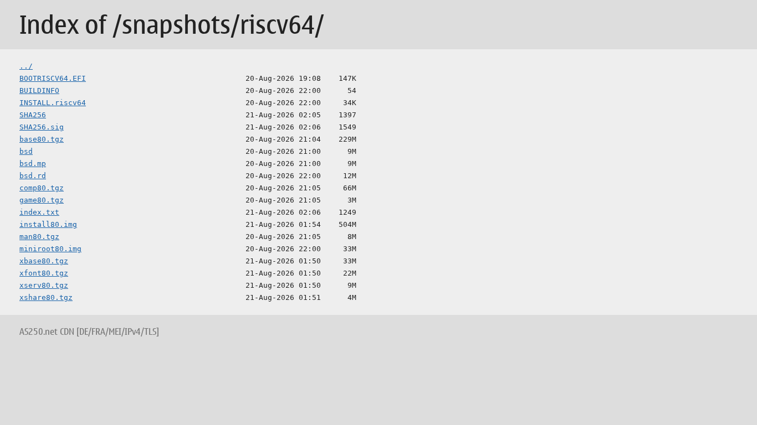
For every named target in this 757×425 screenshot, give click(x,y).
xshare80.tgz (46, 297)
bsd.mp (32, 163)
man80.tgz (39, 236)
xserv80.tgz (43, 285)
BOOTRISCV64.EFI (52, 78)
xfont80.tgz (43, 273)
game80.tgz (41, 200)
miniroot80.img (50, 249)
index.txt (39, 212)
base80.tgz (41, 139)
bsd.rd (32, 176)
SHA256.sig (41, 127)
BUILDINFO (39, 90)
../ (26, 66)
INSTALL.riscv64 (52, 103)
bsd (26, 151)
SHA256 (32, 115)
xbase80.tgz (43, 261)
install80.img (48, 224)
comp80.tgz (41, 188)
